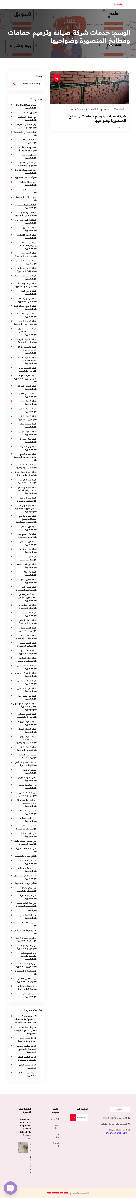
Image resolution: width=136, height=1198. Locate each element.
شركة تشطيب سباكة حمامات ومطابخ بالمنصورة (27, 360)
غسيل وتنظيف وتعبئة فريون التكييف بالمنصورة (27, 803)
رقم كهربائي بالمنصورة (26, 197)
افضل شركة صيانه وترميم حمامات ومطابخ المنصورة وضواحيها (96, 109)
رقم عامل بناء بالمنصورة (25, 189)
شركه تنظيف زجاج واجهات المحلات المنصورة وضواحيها (26, 739)
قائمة (30, 910)
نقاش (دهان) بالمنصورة (26, 971)
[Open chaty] (10, 1188)
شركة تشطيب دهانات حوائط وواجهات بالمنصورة (27, 350)
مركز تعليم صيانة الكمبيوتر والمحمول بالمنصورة (28, 956)
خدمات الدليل (56, 1144)
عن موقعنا (56, 1135)
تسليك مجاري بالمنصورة (25, 132)
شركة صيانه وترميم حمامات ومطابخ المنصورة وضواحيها (26, 519)
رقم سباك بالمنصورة (24, 177)
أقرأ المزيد (121, 127)
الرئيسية (126, 24)
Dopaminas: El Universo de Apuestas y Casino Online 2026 (25, 1019)
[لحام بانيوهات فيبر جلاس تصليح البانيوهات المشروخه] (23, 1147)
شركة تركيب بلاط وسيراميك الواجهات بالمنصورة (28, 245)
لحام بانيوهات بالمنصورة (25, 922)
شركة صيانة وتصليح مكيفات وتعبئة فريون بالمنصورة (27, 490)
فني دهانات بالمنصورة (26, 848)
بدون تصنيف (28, 112)
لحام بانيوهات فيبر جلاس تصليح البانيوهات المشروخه (25, 1030)
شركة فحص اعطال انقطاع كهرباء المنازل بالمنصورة (27, 597)
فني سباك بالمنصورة (24, 856)
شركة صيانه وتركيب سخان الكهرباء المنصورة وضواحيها (26, 508)
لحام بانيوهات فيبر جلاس (25, 930)
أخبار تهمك (56, 1126)
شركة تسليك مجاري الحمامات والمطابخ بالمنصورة (27, 331)
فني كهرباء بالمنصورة (24, 883)
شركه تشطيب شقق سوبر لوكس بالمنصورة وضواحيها (25, 706)
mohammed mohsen (58, 1192)
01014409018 (110, 1118)
